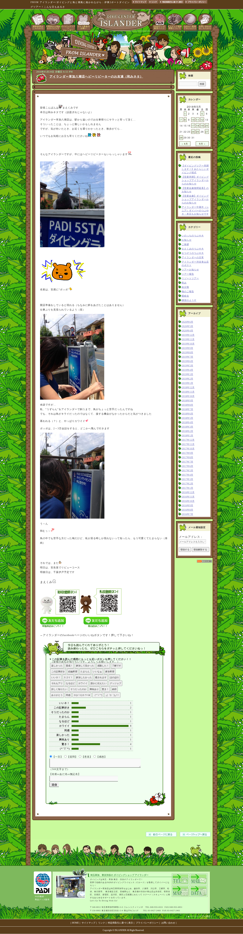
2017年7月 (187, 461)
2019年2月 (187, 378)
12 (202, 119)
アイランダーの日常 (193, 257)
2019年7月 (187, 357)
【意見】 (87, 756)
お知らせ (187, 240)
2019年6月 (187, 361)
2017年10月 (188, 448)
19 (202, 125)
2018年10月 (188, 396)
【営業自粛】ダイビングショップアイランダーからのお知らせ (195, 199)
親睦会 (185, 296)
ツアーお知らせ (190, 269)
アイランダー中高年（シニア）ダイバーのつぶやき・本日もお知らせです (195, 210)
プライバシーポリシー (147, 922)
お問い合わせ (168, 922)
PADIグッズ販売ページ (159, 27)
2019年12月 (188, 335)
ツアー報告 (188, 274)
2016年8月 (187, 510)
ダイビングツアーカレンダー (68, 28)
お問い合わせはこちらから (205, 27)
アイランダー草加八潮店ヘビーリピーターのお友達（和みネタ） (96, 76)
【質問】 (72, 756)
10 (193, 119)
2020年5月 (187, 326)
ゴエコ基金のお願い (83, 27)
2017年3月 (187, 479)
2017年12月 (188, 440)
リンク (101, 922)
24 (193, 131)
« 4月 (185, 143)
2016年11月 (188, 496)
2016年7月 (187, 514)
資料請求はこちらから (38, 27)
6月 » (202, 143)
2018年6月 (187, 413)
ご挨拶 (185, 244)
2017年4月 (187, 475)
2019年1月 (187, 383)
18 (197, 125)
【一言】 (57, 756)
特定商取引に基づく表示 (120, 922)
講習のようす (189, 300)
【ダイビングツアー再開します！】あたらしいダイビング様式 (195, 169)
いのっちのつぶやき (193, 235)
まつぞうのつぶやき (193, 253)
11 (197, 119)
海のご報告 (188, 291)
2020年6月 (187, 322)
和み (184, 282)
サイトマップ (88, 922)
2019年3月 (187, 374)
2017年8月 (187, 457)
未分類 (185, 287)
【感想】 (101, 756)
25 (197, 131)
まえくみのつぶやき (193, 248)
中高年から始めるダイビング (53, 27)
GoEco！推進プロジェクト (190, 27)
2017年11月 (188, 444)
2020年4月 (187, 330)
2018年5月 (187, 418)
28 (181, 137)
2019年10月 (188, 343)
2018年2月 (187, 431)
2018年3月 (187, 426)
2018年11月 (188, 392)
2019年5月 (187, 365)
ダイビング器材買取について (174, 27)
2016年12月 (188, 492)
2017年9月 (187, 453)
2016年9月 (187, 505)
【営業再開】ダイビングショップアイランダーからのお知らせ (195, 180)
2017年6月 (187, 466)
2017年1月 (187, 488)
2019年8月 (187, 352)
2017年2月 (187, 483)
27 (206, 131)
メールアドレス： (191, 536)
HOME (75, 922)
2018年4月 (187, 422)
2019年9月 (187, 348)
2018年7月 (187, 409)
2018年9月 (187, 400)
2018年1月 (187, 435)
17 (193, 125)
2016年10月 (188, 501)
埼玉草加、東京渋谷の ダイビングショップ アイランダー (119, 875)
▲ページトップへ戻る (199, 916)
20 (206, 125)
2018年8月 (187, 405)
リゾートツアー (190, 278)
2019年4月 (187, 370)
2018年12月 (188, 387)
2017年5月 (187, 470)
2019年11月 (188, 339)
